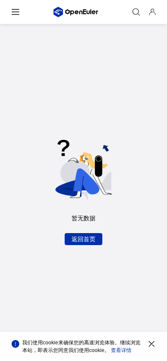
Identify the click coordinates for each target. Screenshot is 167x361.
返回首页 (83, 239)
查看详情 (121, 350)
